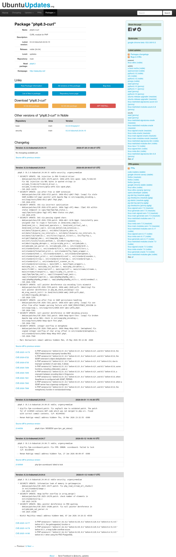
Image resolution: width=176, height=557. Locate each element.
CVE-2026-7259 (22, 372)
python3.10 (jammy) (136, 86)
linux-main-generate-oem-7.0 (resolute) (144, 215)
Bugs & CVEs (136, 57)
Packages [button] (49, 12)
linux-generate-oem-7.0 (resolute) (141, 210)
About (52, 555)
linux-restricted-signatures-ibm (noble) (143, 141)
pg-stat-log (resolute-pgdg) (139, 195)
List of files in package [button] (31, 93)
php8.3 (32, 63)
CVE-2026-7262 (22, 383)
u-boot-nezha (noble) (136, 68)
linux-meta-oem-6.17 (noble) (139, 236)
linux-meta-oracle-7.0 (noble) (140, 249)
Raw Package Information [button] (31, 85)
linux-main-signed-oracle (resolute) (142, 135)
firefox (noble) (133, 179)
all (132, 159)
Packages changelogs (140, 54)
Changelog (16, 12)
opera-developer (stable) (138, 192)
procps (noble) (134, 81)
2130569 (19, 464)
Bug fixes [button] (107, 85)
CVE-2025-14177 (23, 523)
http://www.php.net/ (37, 71)
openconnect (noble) (136, 70)
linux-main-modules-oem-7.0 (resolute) (144, 226)
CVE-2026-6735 (22, 362)
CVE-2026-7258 (22, 367)
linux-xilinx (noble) (135, 62)
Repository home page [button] (69, 93)
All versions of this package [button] (69, 85)
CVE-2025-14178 (23, 528)
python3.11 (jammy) (136, 88)
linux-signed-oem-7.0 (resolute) (140, 208)
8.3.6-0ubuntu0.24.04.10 (76, 130)
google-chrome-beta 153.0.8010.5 (142, 42)
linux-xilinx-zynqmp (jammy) (139, 190)
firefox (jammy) (134, 182)
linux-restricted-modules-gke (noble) (142, 254)
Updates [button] (28, 12)
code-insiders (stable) (136, 172)
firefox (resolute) (134, 177)
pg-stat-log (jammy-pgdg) (138, 203)
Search (167, 13)
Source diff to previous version (28, 157)
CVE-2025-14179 (23, 352)
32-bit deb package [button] (31, 105)
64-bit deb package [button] (69, 105)
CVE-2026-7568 (22, 388)
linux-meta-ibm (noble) (137, 151)
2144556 (19, 428)
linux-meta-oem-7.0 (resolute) (140, 223)
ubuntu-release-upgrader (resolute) (142, 96)
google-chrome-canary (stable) (140, 174)
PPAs (39, 12)
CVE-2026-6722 (22, 357)
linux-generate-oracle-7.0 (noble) (141, 251)
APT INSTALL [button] (102, 105)
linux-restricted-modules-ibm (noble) (142, 143)
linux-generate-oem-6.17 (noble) (141, 239)
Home (5, 12)
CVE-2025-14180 (23, 533)
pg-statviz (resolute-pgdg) (138, 200)
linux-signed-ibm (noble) (138, 148)
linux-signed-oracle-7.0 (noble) (140, 246)
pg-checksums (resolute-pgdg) (140, 197)
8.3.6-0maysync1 (73, 125)
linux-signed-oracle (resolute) (140, 130)
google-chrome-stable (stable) (140, 184)
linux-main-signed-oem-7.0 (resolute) (143, 213)
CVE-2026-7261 (22, 378)
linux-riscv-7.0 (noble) (136, 146)
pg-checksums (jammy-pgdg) (140, 205)
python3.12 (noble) (135, 73)
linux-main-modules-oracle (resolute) (143, 138)
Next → (31, 546)
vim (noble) (132, 76)
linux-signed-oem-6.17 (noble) (140, 233)
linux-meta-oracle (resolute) (139, 133)
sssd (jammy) (133, 83)
